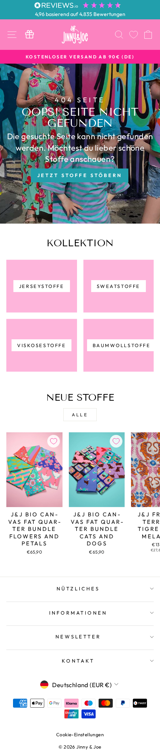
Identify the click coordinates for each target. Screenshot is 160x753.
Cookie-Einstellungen (80, 734)
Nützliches (78, 589)
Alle (80, 414)
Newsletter (78, 637)
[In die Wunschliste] (54, 441)
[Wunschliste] (133, 34)
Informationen (78, 613)
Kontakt (78, 661)
